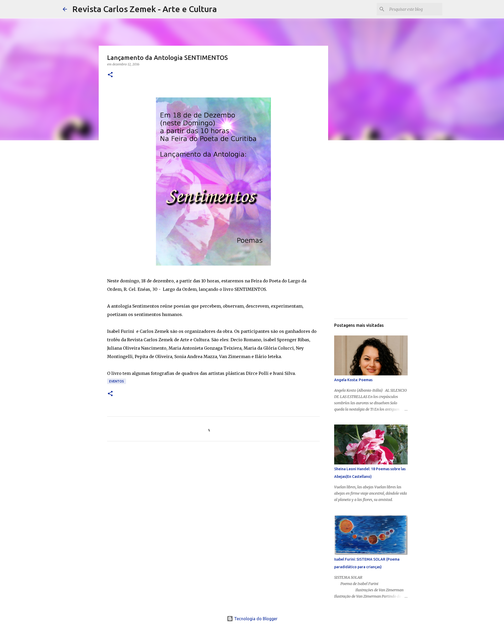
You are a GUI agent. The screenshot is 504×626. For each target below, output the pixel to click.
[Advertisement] (213, 494)
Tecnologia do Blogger (255, 618)
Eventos (116, 381)
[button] (110, 75)
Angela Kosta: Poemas (353, 380)
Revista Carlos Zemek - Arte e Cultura (144, 9)
